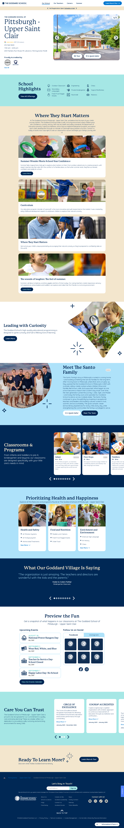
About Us (44, 797)
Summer (79, 3)
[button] (40, 638)
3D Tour (77, 56)
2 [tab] (56, 479)
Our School (46, 3)
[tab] (73, 635)
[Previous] (47, 8)
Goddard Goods (60, 805)
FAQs (42, 802)
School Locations (46, 799)
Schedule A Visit (70, 8)
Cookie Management (70, 818)
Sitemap (71, 802)
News (70, 797)
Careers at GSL (59, 797)
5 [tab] (63, 479)
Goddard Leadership (61, 799)
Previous (57, 38)
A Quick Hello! (93, 56)
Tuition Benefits (73, 805)
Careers (70, 3)
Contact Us (58, 802)
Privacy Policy (43, 818)
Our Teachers (58, 3)
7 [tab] (67, 479)
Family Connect (73, 799)
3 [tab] (58, 479)
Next (116, 38)
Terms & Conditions (56, 818)
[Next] (76, 8)
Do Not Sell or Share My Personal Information (92, 818)
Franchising (44, 805)
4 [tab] (61, 479)
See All (6, 68)
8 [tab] (69, 479)
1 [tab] (54, 479)
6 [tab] (65, 479)
